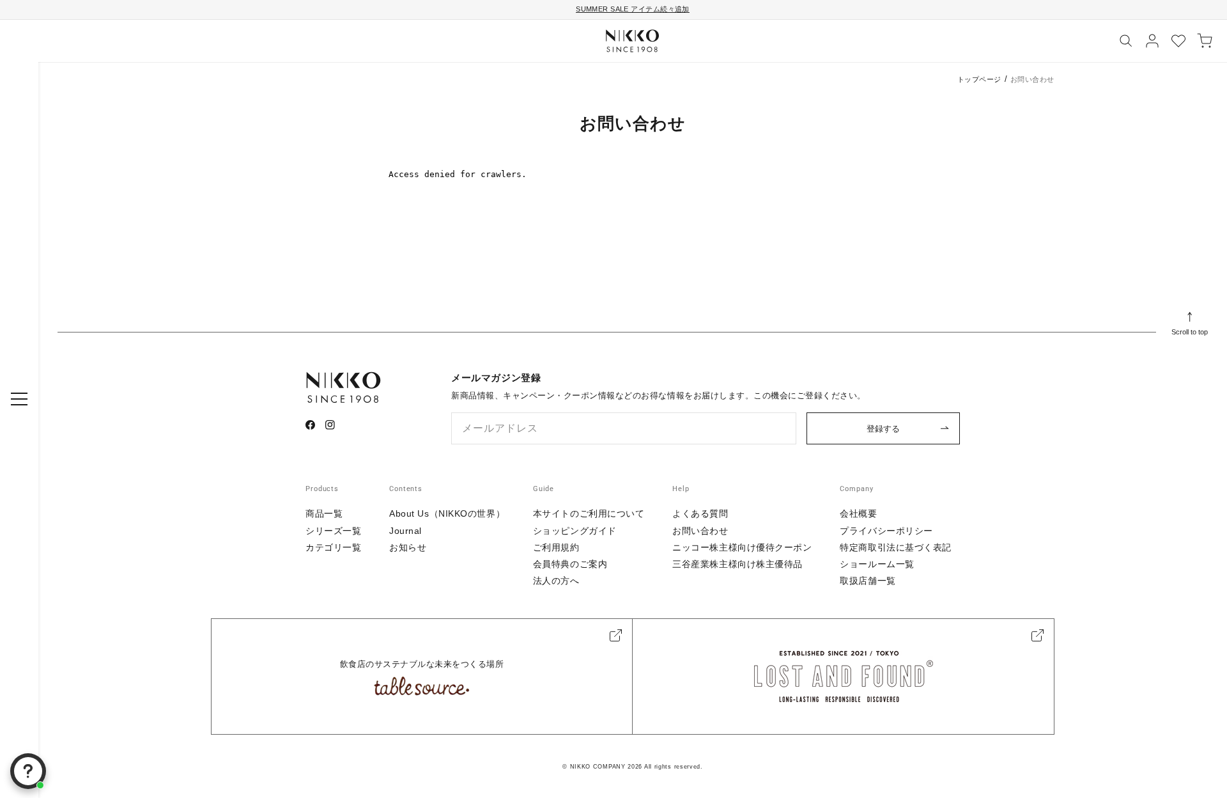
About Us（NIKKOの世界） (447, 513)
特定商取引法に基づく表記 (896, 547)
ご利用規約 (556, 547)
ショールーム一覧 (877, 564)
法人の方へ (556, 580)
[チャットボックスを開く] (28, 771)
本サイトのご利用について (589, 513)
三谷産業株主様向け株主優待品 (737, 564)
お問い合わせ (700, 531)
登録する (883, 429)
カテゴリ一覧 (333, 547)
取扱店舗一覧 (867, 580)
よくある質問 (700, 513)
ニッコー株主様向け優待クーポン (742, 547)
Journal (405, 531)
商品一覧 (324, 513)
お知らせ (407, 547)
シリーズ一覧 (333, 531)
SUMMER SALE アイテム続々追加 (633, 9)
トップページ (979, 79)
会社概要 (858, 513)
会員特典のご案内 (570, 564)
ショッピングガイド (575, 531)
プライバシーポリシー (886, 531)
